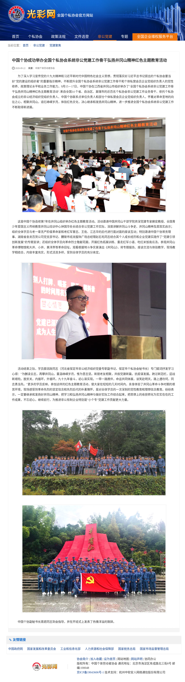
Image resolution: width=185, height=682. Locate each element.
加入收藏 (96, 659)
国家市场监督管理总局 (154, 648)
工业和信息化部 (70, 648)
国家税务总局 (127, 648)
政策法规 (58, 37)
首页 (15, 37)
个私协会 (35, 37)
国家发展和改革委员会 (42, 648)
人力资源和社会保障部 (100, 648)
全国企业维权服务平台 (155, 37)
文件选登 (81, 37)
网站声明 (137, 659)
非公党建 (105, 37)
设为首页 (109, 659)
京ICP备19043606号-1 (90, 672)
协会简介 (82, 659)
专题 (124, 37)
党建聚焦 (55, 45)
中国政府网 (15, 648)
